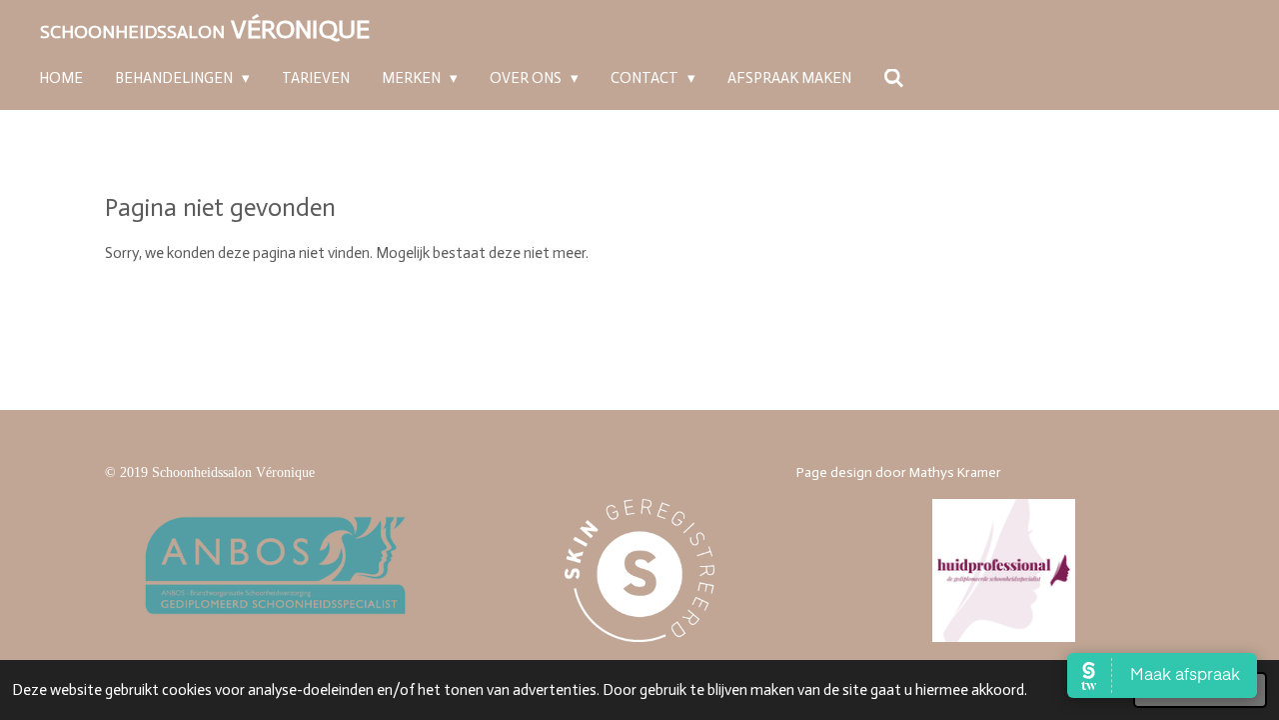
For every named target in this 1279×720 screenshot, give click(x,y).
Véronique (205, 29)
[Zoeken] (893, 80)
